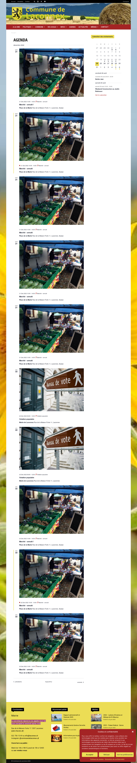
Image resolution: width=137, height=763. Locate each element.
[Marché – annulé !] (51, 73)
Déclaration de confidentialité (114, 759)
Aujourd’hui (48, 682)
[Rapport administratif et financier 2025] (56, 717)
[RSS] (41, 1)
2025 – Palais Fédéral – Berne (113, 725)
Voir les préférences (125, 755)
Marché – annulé (26, 168)
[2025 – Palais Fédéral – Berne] (96, 728)
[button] (133, 732)
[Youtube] (44, 1)
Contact (27, 1)
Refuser (107, 755)
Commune (39, 27)
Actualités (20, 1)
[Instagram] (37, 1)
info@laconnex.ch (31, 736)
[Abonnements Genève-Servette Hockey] (56, 728)
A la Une (16, 27)
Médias (94, 27)
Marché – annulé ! (26, 104)
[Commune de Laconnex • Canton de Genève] (38, 13)
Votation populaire (26, 419)
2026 (28, 761)
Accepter (89, 755)
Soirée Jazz (99, 79)
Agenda (72, 27)
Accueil (13, 1)
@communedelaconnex (28, 738)
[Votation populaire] (51, 389)
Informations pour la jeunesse (74, 735)
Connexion (126, 1)
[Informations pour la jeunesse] (56, 738)
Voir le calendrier (101, 95)
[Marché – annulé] (51, 136)
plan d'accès (16, 731)
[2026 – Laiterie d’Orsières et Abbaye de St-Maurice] (96, 717)
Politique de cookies (97, 759)
